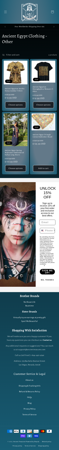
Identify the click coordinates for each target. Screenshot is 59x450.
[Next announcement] (54, 27)
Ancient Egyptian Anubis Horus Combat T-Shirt (14, 90)
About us (29, 380)
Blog (29, 403)
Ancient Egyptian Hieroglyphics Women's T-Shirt (43, 89)
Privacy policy (17, 446)
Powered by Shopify (32, 441)
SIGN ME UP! (47, 271)
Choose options (16, 105)
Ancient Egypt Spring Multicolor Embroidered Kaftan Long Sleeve (14, 152)
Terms (47, 265)
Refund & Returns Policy (29, 392)
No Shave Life (29, 302)
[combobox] (42, 230)
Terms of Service (29, 415)
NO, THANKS (47, 280)
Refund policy (46, 441)
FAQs (29, 397)
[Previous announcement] (5, 27)
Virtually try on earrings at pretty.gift (29, 317)
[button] (5, 12)
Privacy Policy (29, 409)
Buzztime (29, 306)
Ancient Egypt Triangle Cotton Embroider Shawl (42, 136)
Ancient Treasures (19, 441)
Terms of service (30, 446)
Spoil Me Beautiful (29, 321)
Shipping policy (43, 446)
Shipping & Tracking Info (29, 386)
